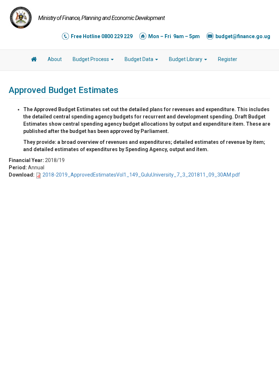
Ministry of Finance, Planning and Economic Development (101, 18)
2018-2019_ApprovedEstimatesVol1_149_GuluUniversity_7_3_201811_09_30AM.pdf (141, 175)
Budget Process (91, 59)
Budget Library (186, 59)
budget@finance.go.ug (242, 36)
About (55, 59)
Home (33, 60)
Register (227, 59)
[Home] (21, 17)
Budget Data (139, 59)
